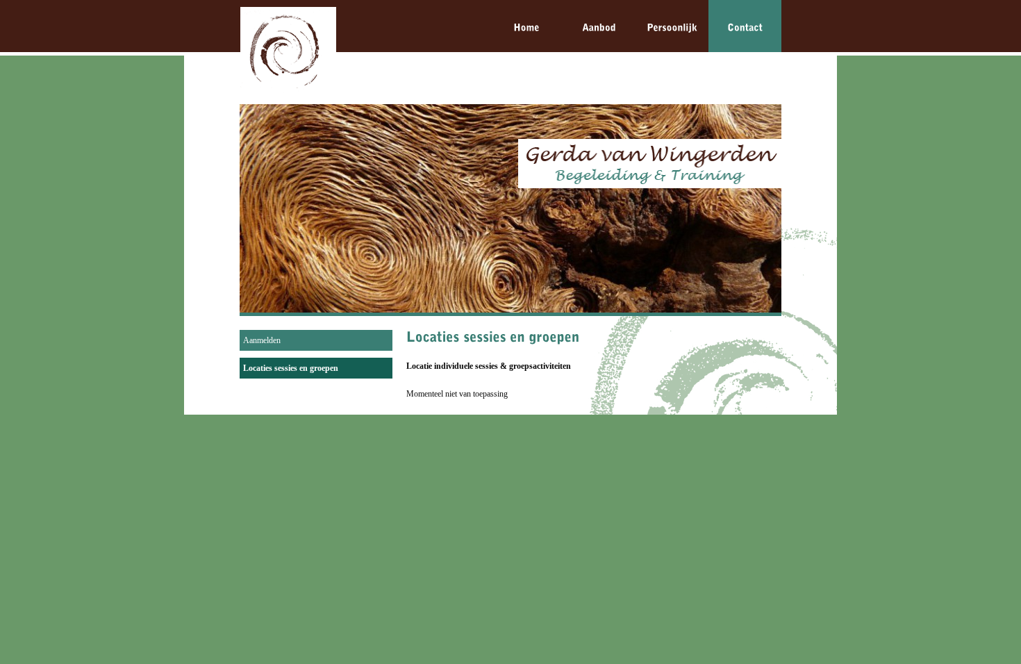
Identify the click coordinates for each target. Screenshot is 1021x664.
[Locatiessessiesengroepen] (492, 337)
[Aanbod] (599, 26)
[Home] (526, 26)
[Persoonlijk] (672, 26)
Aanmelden (262, 340)
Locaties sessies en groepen (290, 368)
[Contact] (744, 26)
